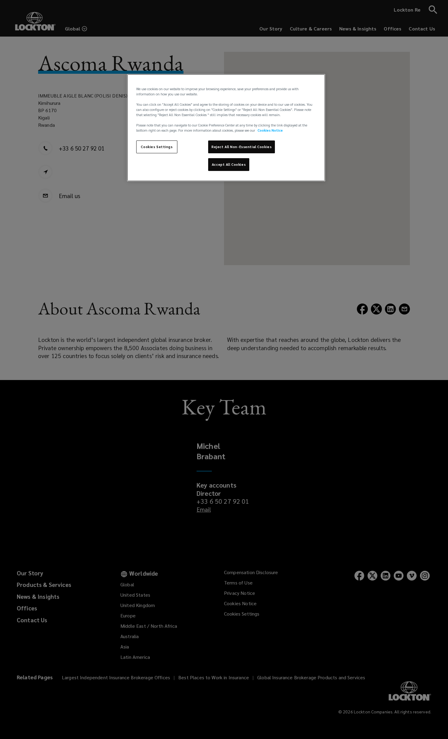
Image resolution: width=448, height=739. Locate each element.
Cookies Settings (156, 146)
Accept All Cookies (229, 164)
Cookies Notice (270, 130)
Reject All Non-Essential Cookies (242, 146)
